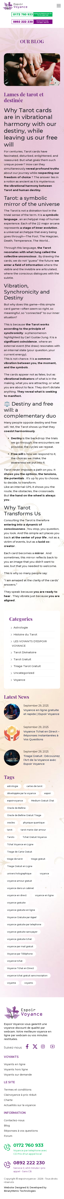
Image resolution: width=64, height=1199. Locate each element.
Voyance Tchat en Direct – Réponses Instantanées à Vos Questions (41, 735)
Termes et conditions (17, 1089)
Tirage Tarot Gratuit (27, 666)
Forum (8, 1136)
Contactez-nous (14, 1120)
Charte (8, 1100)
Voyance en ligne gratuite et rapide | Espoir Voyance (41, 712)
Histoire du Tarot (25, 634)
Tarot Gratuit (22, 659)
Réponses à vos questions (21, 1130)
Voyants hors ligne (16, 1069)
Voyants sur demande (18, 1074)
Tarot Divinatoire (25, 652)
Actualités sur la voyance (20, 1105)
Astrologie (21, 627)
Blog (7, 1125)
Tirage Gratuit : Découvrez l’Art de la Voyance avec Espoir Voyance (41, 760)
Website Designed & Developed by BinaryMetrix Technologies (25, 1189)
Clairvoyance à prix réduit (20, 1094)
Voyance (19, 680)
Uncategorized (24, 673)
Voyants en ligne (14, 1064)
